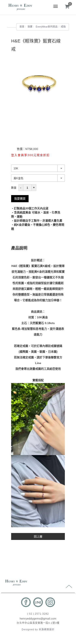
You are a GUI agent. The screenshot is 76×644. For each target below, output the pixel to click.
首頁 (21, 26)
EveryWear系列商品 (47, 26)
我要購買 (20, 198)
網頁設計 (49, 629)
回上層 (38, 536)
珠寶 (30, 26)
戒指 (63, 26)
